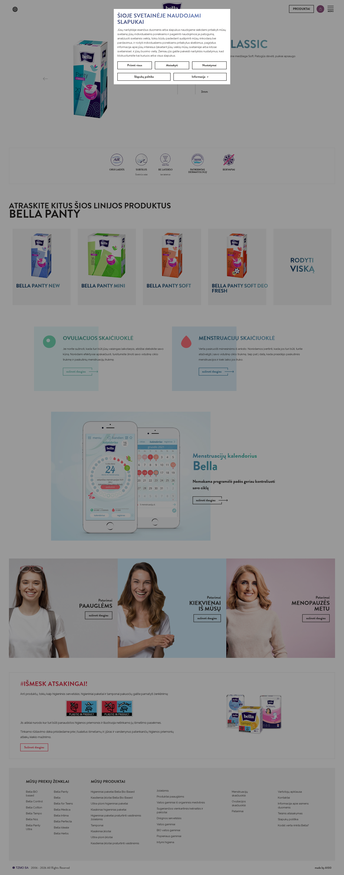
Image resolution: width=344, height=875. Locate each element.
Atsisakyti (172, 65)
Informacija (198, 76)
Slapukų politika (144, 76)
